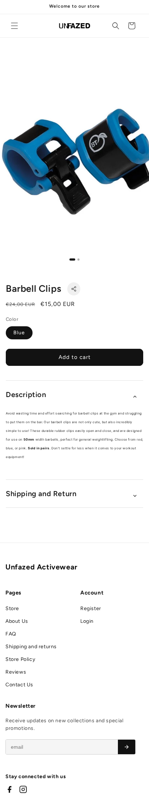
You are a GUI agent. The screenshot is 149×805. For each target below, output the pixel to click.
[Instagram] (23, 789)
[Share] (73, 288)
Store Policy (20, 659)
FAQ (10, 634)
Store (12, 608)
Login (87, 621)
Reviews (15, 672)
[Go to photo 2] (78, 259)
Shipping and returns (31, 646)
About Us (16, 621)
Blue (19, 333)
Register (90, 608)
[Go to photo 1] (72, 259)
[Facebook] (9, 789)
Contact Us (19, 685)
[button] (14, 26)
